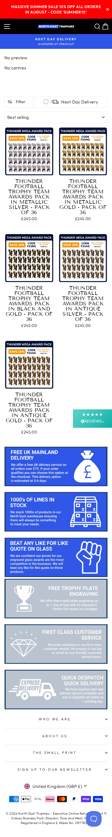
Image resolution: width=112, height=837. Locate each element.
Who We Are (55, 719)
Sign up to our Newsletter (54, 769)
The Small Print (55, 752)
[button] (92, 418)
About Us (54, 736)
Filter (20, 101)
